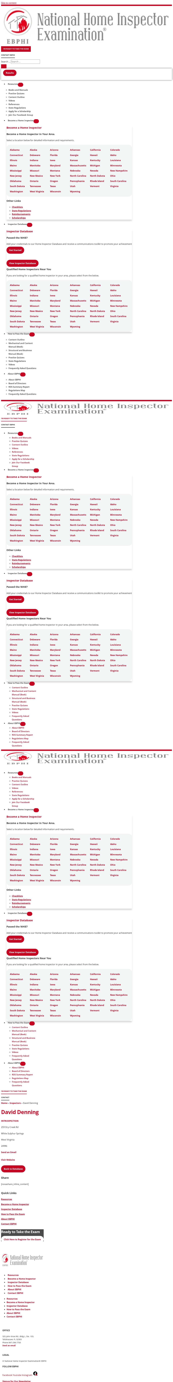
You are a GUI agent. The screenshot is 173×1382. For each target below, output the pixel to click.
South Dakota (17, 186)
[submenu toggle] (20, 85)
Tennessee (35, 186)
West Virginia (37, 191)
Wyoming (75, 191)
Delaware (35, 155)
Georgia (74, 155)
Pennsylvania (77, 181)
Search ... (5, 61)
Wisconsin (55, 191)
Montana (55, 170)
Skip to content (8, 2)
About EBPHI (14, 1289)
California (95, 149)
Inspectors (15, 1103)
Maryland (55, 165)
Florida (54, 155)
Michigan (95, 165)
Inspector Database (18, 1282)
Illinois (13, 160)
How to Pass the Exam (19, 1285)
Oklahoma (15, 181)
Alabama (15, 149)
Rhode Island (97, 181)
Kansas (74, 160)
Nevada (94, 170)
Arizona (54, 149)
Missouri (34, 170)
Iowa (52, 160)
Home (4, 1103)
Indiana (34, 160)
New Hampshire (118, 170)
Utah (72, 186)
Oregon (54, 181)
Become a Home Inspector (22, 1278)
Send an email (9, 1345)
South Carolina (118, 181)
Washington (16, 191)
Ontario (34, 181)
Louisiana (115, 160)
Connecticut (16, 155)
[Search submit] (3, 66)
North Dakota (97, 175)
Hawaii (94, 155)
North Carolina (78, 175)
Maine (13, 165)
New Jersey (16, 175)
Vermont (94, 186)
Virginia (114, 186)
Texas (53, 186)
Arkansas (75, 149)
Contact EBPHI (15, 1293)
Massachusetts (78, 165)
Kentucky (95, 160)
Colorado (115, 149)
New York (55, 175)
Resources (13, 1275)
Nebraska (75, 170)
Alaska (33, 149)
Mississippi (16, 170)
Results (10, 72)
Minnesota (116, 165)
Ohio (112, 175)
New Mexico (36, 175)
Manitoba (35, 165)
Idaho (113, 155)
